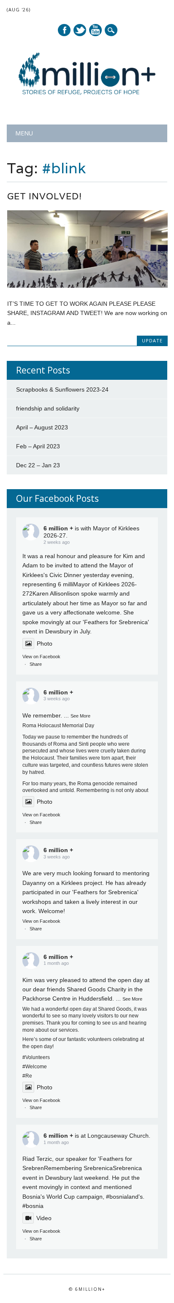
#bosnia (116, 1196)
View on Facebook (41, 656)
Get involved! (44, 196)
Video (44, 1218)
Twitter (79, 30)
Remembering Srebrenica (78, 1168)
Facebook (64, 30)
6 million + (58, 528)
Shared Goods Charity (96, 989)
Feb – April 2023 (38, 446)
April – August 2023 (42, 427)
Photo (44, 643)
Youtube (95, 30)
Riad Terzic (37, 1158)
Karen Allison (50, 593)
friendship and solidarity (47, 408)
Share (36, 664)
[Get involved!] (87, 285)
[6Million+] (87, 102)
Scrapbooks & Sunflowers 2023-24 (62, 389)
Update (152, 340)
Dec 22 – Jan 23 (38, 465)
